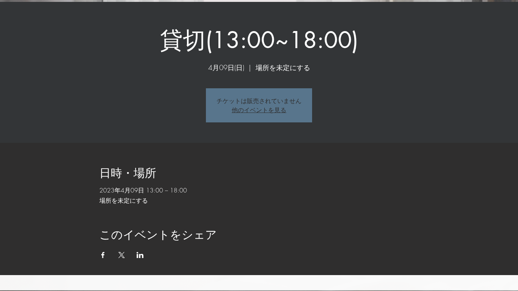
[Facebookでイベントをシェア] (103, 255)
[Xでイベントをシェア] (121, 255)
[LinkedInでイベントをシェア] (140, 255)
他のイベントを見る (259, 110)
